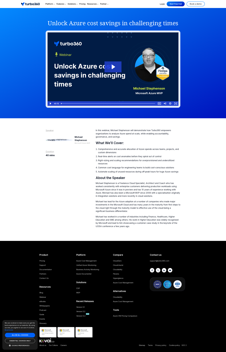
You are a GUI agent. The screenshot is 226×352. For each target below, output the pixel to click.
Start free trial (176, 4)
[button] (20, 345)
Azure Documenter (84, 274)
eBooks (42, 301)
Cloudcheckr (118, 265)
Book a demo (196, 4)
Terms (150, 345)
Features (60, 4)
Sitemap (142, 345)
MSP (78, 293)
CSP (78, 288)
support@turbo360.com (159, 261)
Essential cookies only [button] (20, 341)
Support (42, 265)
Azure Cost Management (86, 261)
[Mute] (164, 103)
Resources (92, 4)
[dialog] (20, 335)
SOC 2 (184, 345)
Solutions (72, 4)
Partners (42, 274)
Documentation (45, 269)
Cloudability (117, 269)
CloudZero (117, 261)
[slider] (108, 103)
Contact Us (44, 278)
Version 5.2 (80, 311)
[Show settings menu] (170, 103)
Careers (64, 345)
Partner (103, 4)
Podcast (42, 310)
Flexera (116, 274)
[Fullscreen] (175, 103)
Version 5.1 (80, 307)
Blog (41, 293)
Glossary (42, 323)
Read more (9, 330)
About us (42, 345)
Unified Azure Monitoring (86, 265)
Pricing (82, 4)
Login (162, 4)
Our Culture (53, 345)
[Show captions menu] (159, 103)
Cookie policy (174, 345)
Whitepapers (44, 306)
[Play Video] (50, 103)
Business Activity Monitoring (87, 269)
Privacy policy (160, 345)
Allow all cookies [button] (20, 335)
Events (42, 319)
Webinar (42, 297)
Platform (49, 4)
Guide (41, 314)
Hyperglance (118, 278)
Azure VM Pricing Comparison (125, 316)
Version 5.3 (80, 316)
